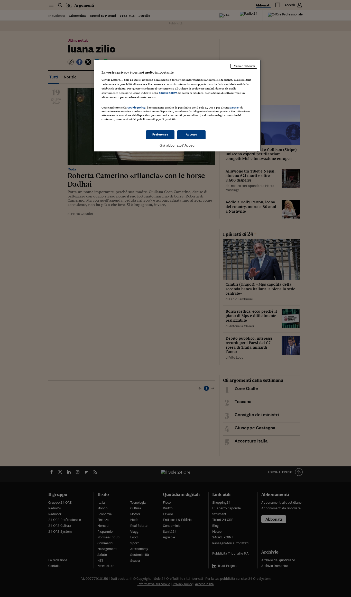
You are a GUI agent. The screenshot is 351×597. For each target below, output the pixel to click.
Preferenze (160, 134)
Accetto (191, 134)
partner (234, 107)
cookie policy (168, 92)
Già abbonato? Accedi (177, 145)
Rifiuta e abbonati (244, 66)
